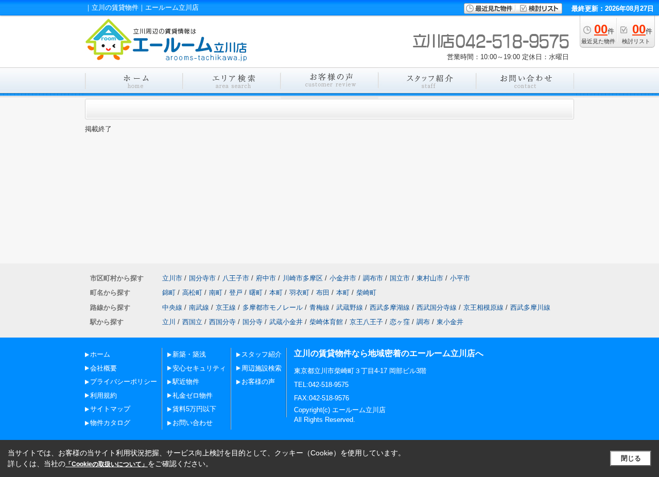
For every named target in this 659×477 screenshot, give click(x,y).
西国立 (192, 322)
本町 (276, 292)
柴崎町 (366, 292)
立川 (169, 322)
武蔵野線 (349, 307)
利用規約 (103, 395)
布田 (323, 292)
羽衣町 (299, 292)
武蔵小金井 (286, 322)
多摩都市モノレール (272, 307)
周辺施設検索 (261, 368)
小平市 (460, 278)
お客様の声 (258, 381)
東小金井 (450, 322)
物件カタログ (110, 423)
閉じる (631, 458)
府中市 (266, 278)
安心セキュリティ (199, 368)
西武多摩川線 (530, 307)
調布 (423, 322)
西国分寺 (222, 322)
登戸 (235, 292)
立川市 (172, 278)
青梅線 (319, 307)
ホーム (100, 354)
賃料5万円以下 (194, 409)
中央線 (172, 307)
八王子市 (235, 278)
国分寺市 (202, 278)
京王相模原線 (483, 307)
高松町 (192, 292)
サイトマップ (110, 409)
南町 (215, 292)
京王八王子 (366, 322)
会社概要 (103, 368)
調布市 (373, 278)
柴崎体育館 (326, 322)
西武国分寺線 (437, 307)
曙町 (256, 292)
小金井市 (343, 278)
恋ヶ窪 (400, 322)
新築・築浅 (189, 354)
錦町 (169, 292)
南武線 (199, 307)
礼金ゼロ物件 (192, 395)
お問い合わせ (192, 423)
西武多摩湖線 (390, 307)
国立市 (400, 278)
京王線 (226, 307)
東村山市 (430, 278)
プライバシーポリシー (123, 381)
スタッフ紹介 (261, 354)
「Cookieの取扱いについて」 (106, 464)
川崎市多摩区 (303, 278)
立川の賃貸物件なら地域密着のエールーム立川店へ (388, 353)
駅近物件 (185, 381)
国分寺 (252, 322)
